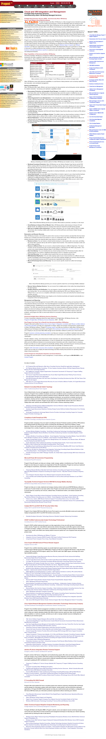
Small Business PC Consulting (8, 13)
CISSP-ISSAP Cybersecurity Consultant (9, 31)
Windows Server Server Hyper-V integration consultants (54, 324)
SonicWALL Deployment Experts (8, 103)
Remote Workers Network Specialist (9, 51)
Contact (43, 7)
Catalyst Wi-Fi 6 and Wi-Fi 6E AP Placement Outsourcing (38, 507)
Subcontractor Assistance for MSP (8, 20)
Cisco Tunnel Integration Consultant (9, 95)
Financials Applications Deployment (9, 42)
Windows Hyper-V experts (66, 45)
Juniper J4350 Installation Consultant (9, 101)
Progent (52, 3)
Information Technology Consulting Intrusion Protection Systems (39, 419)
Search (70, 7)
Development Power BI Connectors (32, 459)
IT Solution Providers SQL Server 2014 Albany (70, 566)
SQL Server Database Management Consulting (11, 73)
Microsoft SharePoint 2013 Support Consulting (11, 80)
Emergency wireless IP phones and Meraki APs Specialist (38, 651)
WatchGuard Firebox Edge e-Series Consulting (11, 100)
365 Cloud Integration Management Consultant (11, 30)
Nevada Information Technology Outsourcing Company (67, 561)
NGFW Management (5, 107)
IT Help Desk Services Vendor (7, 33)
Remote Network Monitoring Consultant (10, 36)
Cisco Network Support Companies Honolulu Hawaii (57, 474)
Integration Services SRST (30, 544)
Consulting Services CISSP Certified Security (35, 521)
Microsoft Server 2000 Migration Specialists (10, 69)
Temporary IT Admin (5, 22)
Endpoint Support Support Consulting (9, 43)
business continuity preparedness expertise (35, 50)
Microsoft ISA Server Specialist (32, 682)
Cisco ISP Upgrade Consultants (8, 59)
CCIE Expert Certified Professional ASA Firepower (63, 537)
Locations (51, 7)
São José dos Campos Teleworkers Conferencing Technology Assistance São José (52, 589)
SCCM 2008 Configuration (7, 76)
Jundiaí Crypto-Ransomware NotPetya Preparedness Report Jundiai (65, 559)
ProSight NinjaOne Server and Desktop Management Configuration (40, 706)
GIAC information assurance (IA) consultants (41, 347)
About (36, 7)
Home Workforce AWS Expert (7, 53)
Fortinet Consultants (5, 105)
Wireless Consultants (6, 35)
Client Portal (61, 7)
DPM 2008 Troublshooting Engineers (9, 78)
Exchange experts (51, 327)
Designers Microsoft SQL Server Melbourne (53, 619)
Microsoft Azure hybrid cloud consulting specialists (66, 329)
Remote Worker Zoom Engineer (8, 54)
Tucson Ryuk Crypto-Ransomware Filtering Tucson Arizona (66, 374)
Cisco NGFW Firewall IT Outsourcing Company (11, 56)
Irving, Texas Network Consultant (53, 539)
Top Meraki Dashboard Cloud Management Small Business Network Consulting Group (45, 605)
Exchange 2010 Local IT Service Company (10, 71)
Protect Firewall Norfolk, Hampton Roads (61, 579)
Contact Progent (28, 357)
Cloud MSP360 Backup (6, 15)
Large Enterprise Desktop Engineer (9, 17)
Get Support (27, 7)
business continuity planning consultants (40, 333)
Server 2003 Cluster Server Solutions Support (11, 40)
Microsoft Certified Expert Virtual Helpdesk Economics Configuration (66, 629)
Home (19, 7)
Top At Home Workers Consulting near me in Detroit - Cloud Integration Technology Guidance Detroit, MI (51, 497)
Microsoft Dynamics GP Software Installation (11, 81)
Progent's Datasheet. (39, 319)
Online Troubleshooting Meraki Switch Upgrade (35, 388)
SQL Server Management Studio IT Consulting (70, 599)
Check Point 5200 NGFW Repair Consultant (10, 98)
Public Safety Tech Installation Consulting (10, 18)
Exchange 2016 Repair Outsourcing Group (10, 38)
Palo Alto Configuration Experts (8, 96)
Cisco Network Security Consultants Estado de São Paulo (63, 699)
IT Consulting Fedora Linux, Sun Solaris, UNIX (67, 498)
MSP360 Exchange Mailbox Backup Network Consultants (38, 483)
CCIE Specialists (4, 58)
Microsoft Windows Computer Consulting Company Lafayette (69, 634)
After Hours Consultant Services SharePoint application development (61, 366)
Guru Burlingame (44, 376)
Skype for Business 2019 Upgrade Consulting (11, 74)
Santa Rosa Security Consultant (57, 627)
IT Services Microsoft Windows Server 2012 (63, 701)
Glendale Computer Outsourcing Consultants (66, 516)
